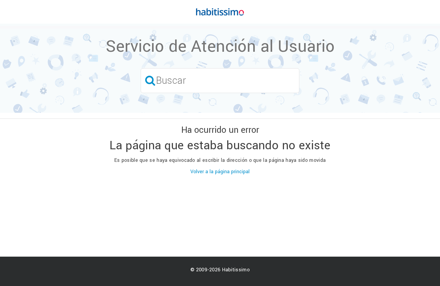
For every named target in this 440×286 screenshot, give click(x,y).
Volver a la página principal (220, 171)
